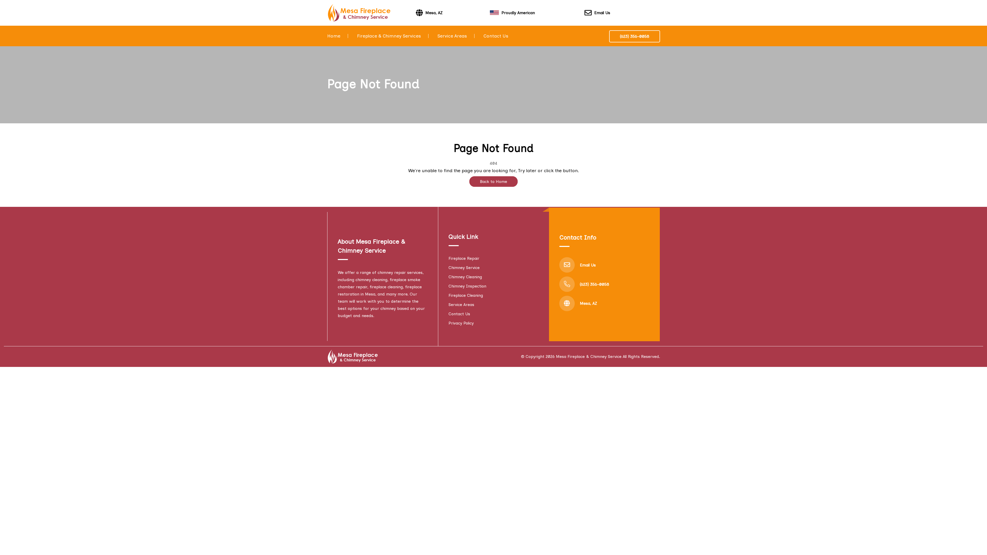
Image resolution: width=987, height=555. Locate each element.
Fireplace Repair (464, 258)
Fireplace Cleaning (466, 295)
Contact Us (495, 36)
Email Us (602, 12)
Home (333, 36)
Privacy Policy (461, 323)
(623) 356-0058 (634, 36)
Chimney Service (464, 267)
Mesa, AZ (588, 303)
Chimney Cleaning (465, 276)
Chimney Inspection (467, 286)
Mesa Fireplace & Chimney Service (589, 356)
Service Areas (452, 36)
